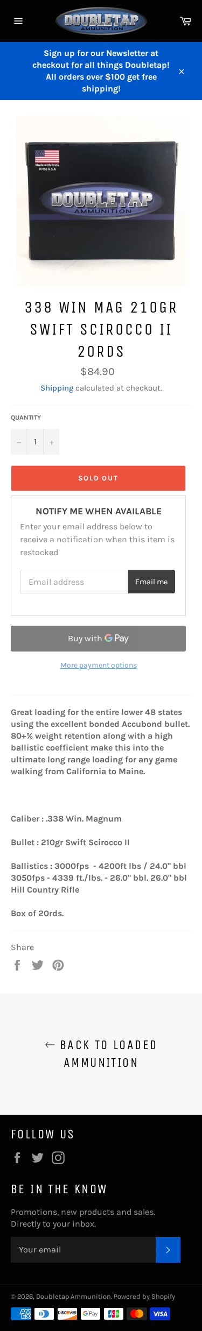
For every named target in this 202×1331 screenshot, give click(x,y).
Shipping (56, 388)
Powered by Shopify (144, 1296)
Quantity (26, 417)
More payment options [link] (98, 665)
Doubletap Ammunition (73, 1296)
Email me (151, 581)
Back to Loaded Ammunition (106, 1053)
